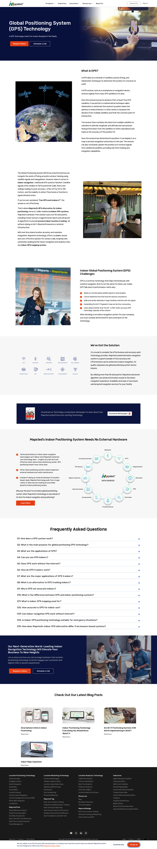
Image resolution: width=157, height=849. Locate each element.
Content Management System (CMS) (22, 798)
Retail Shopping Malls (120, 787)
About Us (12, 839)
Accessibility (13, 790)
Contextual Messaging (51, 779)
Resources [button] (87, 3)
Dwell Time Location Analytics (19, 821)
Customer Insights (84, 790)
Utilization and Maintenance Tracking (56, 805)
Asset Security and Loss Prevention (56, 810)
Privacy (131, 839)
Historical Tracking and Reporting (89, 814)
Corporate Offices (119, 781)
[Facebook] (86, 833)
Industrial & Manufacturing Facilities (125, 809)
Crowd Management (16, 824)
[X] (76, 833)
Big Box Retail (118, 803)
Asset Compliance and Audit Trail (55, 816)
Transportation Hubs (120, 792)
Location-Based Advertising (53, 784)
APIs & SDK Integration (17, 801)
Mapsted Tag (49, 799)
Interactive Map (14, 779)
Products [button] (49, 3)
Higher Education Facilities (122, 779)
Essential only (118, 845)
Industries (62, 3)
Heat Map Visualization (17, 816)
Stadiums (116, 798)
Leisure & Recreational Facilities (124, 795)
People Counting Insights (17, 813)
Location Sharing (15, 792)
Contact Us (134, 3)
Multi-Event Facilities (120, 784)
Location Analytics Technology (90, 775)
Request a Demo (20, 671)
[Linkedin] (81, 833)
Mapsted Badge (84, 808)
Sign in (145, 3)
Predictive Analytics (85, 787)
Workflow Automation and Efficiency (56, 813)
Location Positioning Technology (22, 775)
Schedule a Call (39, 44)
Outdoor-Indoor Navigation (18, 795)
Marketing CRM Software (52, 787)
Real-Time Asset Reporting (53, 807)
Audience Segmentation (52, 781)
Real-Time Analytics (85, 784)
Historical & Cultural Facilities (123, 790)
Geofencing (48, 790)
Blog (79, 799)
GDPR (139, 839)
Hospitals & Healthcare (121, 801)
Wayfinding (13, 787)
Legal (124, 839)
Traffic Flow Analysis (85, 779)
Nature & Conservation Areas (123, 806)
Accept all (134, 845)
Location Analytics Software (88, 792)
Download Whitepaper (118, 414)
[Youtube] (71, 833)
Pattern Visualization (85, 781)
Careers (21, 839)
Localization (13, 803)
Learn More (25, 503)
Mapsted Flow (14, 807)
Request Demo (19, 44)
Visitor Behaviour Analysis (18, 810)
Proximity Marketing (51, 795)
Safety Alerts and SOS (86, 817)
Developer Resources (85, 802)
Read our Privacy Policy (52, 846)
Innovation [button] (74, 3)
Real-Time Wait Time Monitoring (20, 819)
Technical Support (84, 805)
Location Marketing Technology (56, 775)
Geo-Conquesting (50, 792)
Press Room (30, 839)
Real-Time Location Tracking (54, 802)
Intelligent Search (15, 781)
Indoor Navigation (15, 784)
